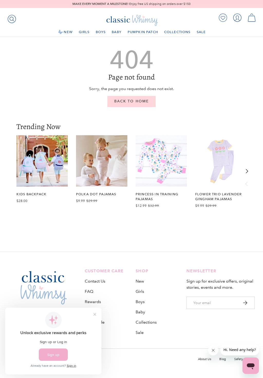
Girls (140, 291)
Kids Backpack (31, 194)
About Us (204, 359)
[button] (251, 17)
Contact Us (95, 281)
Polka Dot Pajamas (96, 194)
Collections (146, 322)
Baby (140, 311)
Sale (140, 332)
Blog (222, 359)
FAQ (89, 291)
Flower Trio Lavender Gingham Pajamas (218, 196)
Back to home (131, 101)
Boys (140, 301)
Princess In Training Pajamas (157, 196)
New (140, 281)
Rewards (93, 301)
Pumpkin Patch (143, 32)
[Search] (10, 18)
